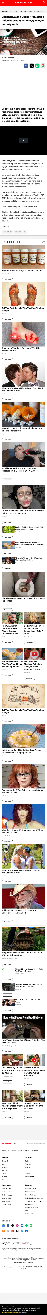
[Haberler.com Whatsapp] (26, 1226)
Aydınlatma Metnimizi (9, 1312)
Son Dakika (5, 1170)
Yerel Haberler (30, 1177)
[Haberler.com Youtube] (12, 1231)
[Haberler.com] (9, 1144)
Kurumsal (28, 1185)
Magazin (4, 1167)
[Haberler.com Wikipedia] (8, 1231)
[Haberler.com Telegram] (22, 1231)
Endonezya (18, 232)
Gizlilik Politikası (30, 1192)
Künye (27, 1150)
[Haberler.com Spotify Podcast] (31, 1226)
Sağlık (27, 1161)
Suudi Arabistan (7, 232)
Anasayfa (5, 11)
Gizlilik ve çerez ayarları (11, 1267)
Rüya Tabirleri (6, 1201)
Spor (3, 1164)
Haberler (5, 1157)
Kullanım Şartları (30, 1189)
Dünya (4, 1180)
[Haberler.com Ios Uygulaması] (6, 1243)
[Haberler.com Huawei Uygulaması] (27, 1243)
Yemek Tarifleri (7, 1204)
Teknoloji (28, 1164)
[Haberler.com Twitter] (12, 1226)
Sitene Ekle (29, 1214)
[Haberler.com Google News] (3, 1226)
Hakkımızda (5, 1150)
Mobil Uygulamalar (31, 1207)
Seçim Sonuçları (7, 1195)
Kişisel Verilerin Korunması (34, 1198)
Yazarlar (28, 1173)
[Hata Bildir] (22, 1267)
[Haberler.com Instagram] (17, 1226)
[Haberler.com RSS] (3, 1231)
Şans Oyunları (6, 1198)
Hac (25, 232)
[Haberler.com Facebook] (8, 1226)
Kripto (4, 1173)
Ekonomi (5, 1161)
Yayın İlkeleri (35, 1150)
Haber (16, 1262)
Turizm (27, 1170)
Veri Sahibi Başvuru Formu (34, 1201)
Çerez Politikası (30, 1195)
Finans (27, 1167)
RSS (26, 1211)
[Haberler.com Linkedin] (22, 1226)
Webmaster (29, 1204)
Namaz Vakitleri (7, 1192)
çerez (39, 1307)
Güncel (14, 11)
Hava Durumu (6, 1189)
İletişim (20, 1150)
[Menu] (3, 2)
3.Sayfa (4, 1177)
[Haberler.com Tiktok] (17, 1231)
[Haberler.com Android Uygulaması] (16, 1243)
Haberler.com (6, 1185)
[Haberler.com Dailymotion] (26, 1231)
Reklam (13, 1150)
